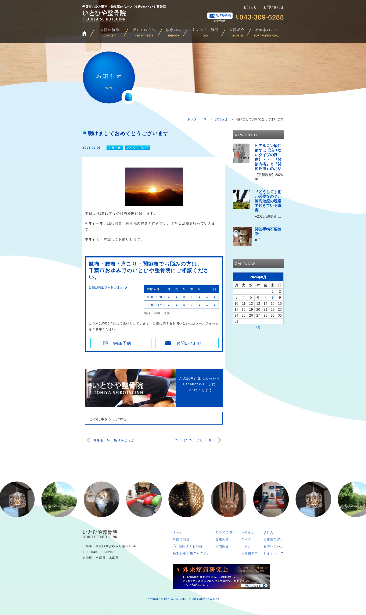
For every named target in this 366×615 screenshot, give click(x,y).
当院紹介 (222, 546)
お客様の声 (249, 553)
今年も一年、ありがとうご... (115, 440)
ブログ (246, 539)
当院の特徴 (181, 539)
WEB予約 (223, 16)
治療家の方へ (273, 539)
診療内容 (222, 539)
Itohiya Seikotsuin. (177, 599)
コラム (246, 546)
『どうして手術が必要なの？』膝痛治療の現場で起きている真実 (268, 201)
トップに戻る (354, 603)
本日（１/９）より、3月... (194, 440)
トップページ (196, 119)
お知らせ (250, 7)
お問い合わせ (273, 7)
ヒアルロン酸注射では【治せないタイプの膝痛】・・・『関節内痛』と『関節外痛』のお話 (268, 157)
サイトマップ (273, 553)
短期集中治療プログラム (191, 553)
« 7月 (257, 327)
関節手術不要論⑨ (268, 231)
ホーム (178, 532)
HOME (87, 33)
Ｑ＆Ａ (268, 532)
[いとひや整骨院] (99, 534)
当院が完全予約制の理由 (106, 287)
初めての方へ (225, 532)
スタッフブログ (137, 147)
